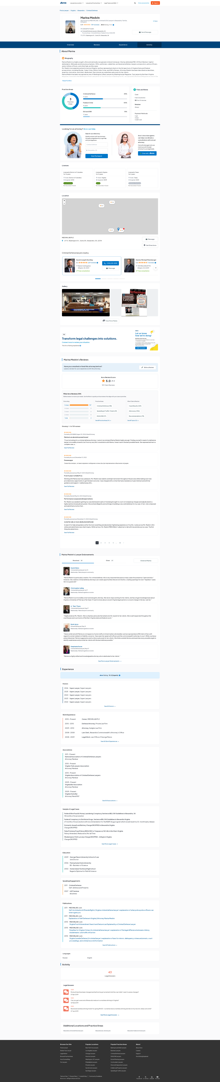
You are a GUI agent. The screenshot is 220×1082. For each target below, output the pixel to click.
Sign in (156, 3)
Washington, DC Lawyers (93, 1059)
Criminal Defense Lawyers (118, 1053)
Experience (123, 45)
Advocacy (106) (134, 411)
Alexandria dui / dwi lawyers (103, 1030)
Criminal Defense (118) (104, 406)
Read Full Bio (67, 81)
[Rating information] (113, 25)
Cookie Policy (83, 1076)
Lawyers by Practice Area (93, 3)
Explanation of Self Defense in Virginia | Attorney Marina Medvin (92, 918)
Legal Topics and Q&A (110, 3)
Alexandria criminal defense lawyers (73, 1030)
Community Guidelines (95, 1076)
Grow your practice (143, 3)
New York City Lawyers (92, 1048)
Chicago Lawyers (90, 1053)
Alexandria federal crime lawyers (136, 1030)
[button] (118, 229)
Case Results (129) (135, 406)
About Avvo (139, 1048)
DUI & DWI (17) (101, 416)
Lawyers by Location (76, 3)
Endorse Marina (146, 561)
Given (109, 560)
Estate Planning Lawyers (117, 1059)
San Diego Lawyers (91, 1070)
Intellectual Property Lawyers (119, 1068)
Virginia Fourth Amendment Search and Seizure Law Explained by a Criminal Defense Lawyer (102, 924)
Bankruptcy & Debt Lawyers (118, 1048)
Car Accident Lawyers (117, 1062)
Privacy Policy (73, 1076)
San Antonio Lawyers (91, 1068)
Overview (70, 45)
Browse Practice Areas (66, 1056)
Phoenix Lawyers (90, 1065)
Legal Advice (63, 1053)
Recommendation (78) (136, 416)
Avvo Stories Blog (65, 1059)
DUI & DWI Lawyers (116, 1056)
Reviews (97, 45)
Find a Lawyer (64, 1048)
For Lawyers (63, 1062)
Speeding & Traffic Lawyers (118, 1070)
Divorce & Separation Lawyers (119, 1065)
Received (77, 560)
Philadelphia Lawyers (91, 1062)
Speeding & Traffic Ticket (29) (107, 411)
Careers (138, 1050)
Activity (149, 45)
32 (120, 543)
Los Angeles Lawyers (91, 1050)
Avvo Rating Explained (142, 1056)
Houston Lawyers (90, 1056)
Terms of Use (64, 1076)
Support (138, 1053)
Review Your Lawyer (65, 1050)
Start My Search (96, 156)
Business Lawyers (115, 1050)
